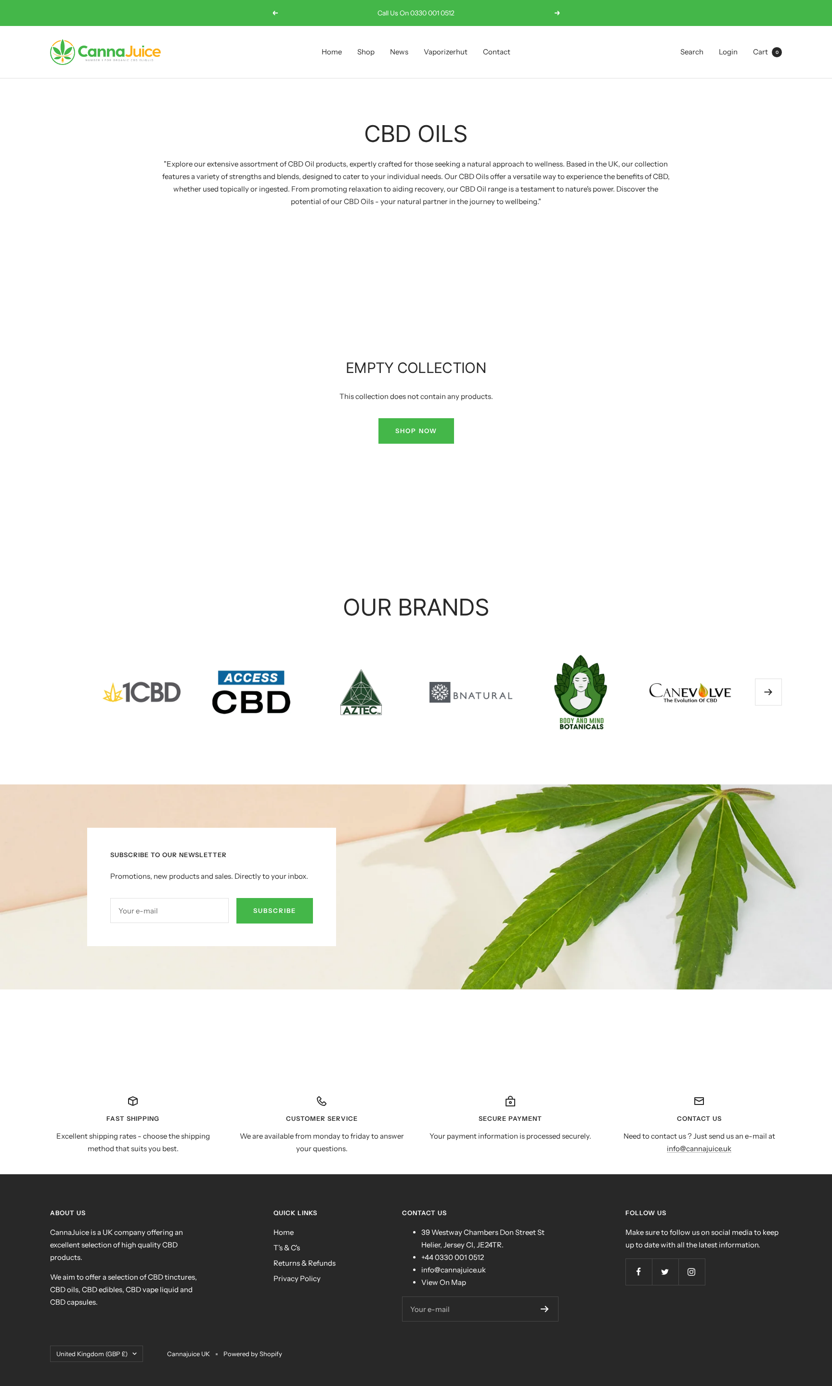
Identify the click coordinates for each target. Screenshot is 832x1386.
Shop (366, 51)
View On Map (443, 1282)
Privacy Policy (297, 1278)
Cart (766, 51)
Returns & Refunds (304, 1263)
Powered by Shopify (252, 1354)
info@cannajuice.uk (699, 1148)
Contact (496, 51)
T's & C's (286, 1247)
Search (691, 51)
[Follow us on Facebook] (638, 1271)
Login (728, 51)
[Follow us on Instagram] (691, 1271)
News (399, 51)
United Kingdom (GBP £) (92, 1354)
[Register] (545, 1309)
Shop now (416, 431)
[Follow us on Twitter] (665, 1271)
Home (332, 51)
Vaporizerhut (446, 51)
